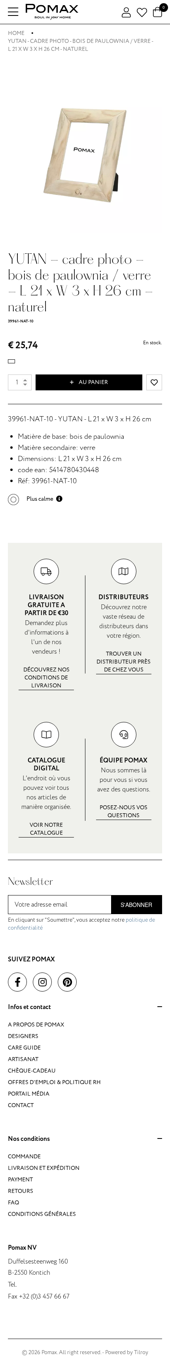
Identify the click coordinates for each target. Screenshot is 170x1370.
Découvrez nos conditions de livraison (46, 677)
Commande (24, 1156)
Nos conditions (29, 1139)
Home (16, 33)
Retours (20, 1191)
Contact (21, 1105)
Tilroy (141, 1352)
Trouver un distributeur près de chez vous (123, 661)
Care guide (24, 1048)
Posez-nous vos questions (123, 811)
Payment (20, 1179)
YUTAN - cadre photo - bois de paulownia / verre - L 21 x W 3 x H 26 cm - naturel (80, 45)
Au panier (92, 382)
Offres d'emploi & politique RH (54, 1082)
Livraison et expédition (43, 1168)
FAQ (13, 1202)
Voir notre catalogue (46, 829)
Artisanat (23, 1059)
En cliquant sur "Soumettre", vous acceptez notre (81, 924)
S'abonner (136, 905)
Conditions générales (42, 1214)
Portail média (28, 1094)
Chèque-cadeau (32, 1071)
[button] (35, 499)
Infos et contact (29, 1007)
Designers (23, 1036)
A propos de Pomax (36, 1024)
